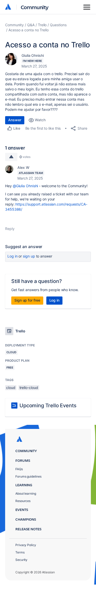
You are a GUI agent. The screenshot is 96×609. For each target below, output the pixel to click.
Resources (22, 501)
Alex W (23, 167)
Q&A (31, 25)
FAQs (19, 469)
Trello (42, 25)
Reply (10, 228)
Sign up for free (27, 300)
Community (35, 7)
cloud (10, 387)
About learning (25, 493)
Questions (58, 25)
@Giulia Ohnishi (25, 186)
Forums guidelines (28, 476)
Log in (12, 256)
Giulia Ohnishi (33, 55)
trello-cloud (28, 387)
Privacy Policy (25, 545)
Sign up (29, 256)
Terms (20, 552)
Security (21, 560)
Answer (14, 120)
